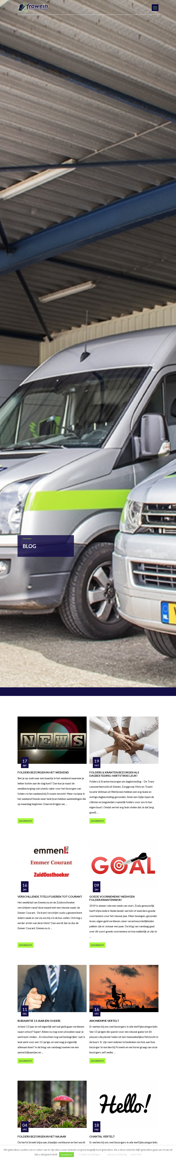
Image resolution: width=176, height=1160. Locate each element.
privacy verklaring (117, 1154)
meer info (136, 1154)
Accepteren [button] (66, 1154)
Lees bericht (25, 821)
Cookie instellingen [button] (89, 1154)
